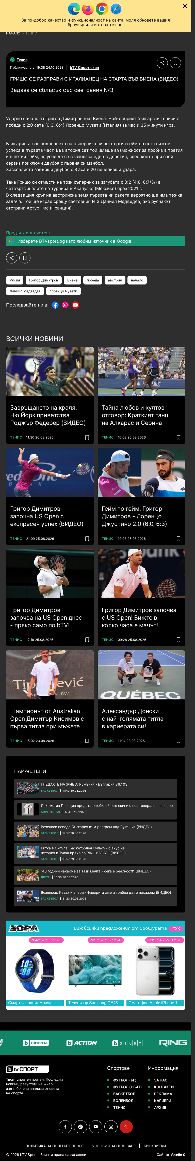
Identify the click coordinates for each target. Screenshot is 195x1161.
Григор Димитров (43, 280)
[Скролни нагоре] (126, 1126)
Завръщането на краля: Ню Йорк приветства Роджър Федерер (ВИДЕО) (48, 415)
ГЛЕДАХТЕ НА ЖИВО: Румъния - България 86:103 (84, 784)
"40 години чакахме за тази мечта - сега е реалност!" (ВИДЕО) (96, 871)
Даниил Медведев (25, 291)
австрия (115, 280)
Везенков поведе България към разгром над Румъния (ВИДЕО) (96, 827)
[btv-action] (69, 1043)
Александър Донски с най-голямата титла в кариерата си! (133, 719)
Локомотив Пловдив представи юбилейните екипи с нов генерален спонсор (107, 805)
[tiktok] (80, 1126)
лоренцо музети (63, 291)
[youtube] (95, 1126)
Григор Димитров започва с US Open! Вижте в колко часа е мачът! (139, 617)
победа (93, 280)
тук (176, 928)
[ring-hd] (161, 1043)
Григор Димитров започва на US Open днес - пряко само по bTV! (46, 617)
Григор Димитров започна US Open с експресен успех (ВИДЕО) (47, 516)
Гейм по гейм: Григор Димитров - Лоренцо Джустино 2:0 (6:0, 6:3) (134, 516)
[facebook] (65, 1126)
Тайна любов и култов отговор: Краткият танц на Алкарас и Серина (135, 415)
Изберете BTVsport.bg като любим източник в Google (74, 241)
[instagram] (111, 1126)
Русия (15, 280)
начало (137, 280)
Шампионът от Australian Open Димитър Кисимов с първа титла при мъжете (47, 719)
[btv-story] (115, 1043)
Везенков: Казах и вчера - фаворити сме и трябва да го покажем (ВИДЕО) (106, 892)
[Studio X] (177, 1154)
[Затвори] (185, 6)
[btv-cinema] (24, 1043)
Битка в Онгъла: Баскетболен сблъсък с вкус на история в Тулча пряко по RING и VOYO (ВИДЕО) (83, 850)
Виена (72, 280)
